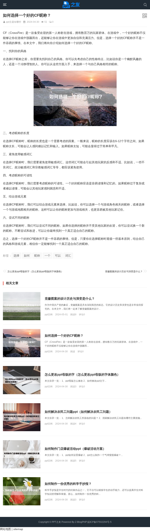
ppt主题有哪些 (13, 22)
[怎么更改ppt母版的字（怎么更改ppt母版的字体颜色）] (21, 380)
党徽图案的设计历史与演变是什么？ (124, 271)
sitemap (18, 529)
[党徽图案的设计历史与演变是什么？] (21, 306)
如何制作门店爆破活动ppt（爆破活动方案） (75, 448)
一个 (47, 255)
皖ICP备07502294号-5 (100, 522)
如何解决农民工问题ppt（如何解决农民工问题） (78, 411)
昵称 (37, 255)
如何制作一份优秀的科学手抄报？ (68, 483)
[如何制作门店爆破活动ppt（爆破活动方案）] (21, 454)
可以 (58, 255)
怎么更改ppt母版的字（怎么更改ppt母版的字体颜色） (35, 271)
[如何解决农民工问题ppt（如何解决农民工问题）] (21, 417)
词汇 (68, 255)
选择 (16, 255)
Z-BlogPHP (81, 522)
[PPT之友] (72, 4)
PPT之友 (56, 522)
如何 (27, 255)
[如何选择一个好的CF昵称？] (21, 343)
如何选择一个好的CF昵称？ (64, 335)
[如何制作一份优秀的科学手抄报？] (21, 491)
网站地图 (5, 529)
